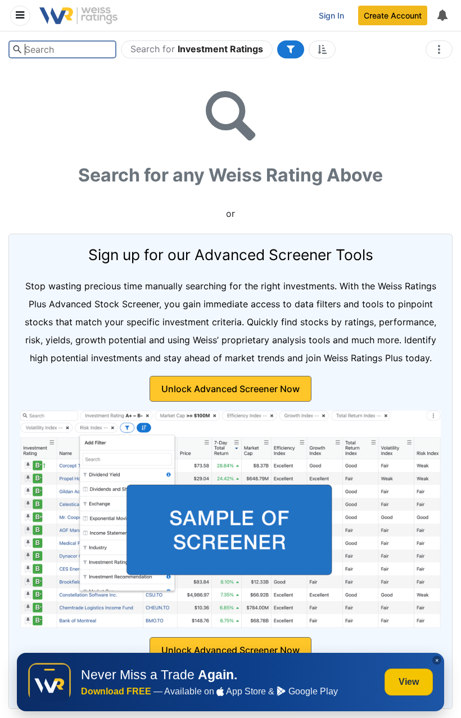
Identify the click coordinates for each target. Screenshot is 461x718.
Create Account (393, 15)
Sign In (331, 15)
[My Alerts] (442, 16)
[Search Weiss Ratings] (17, 49)
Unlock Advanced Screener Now (230, 388)
